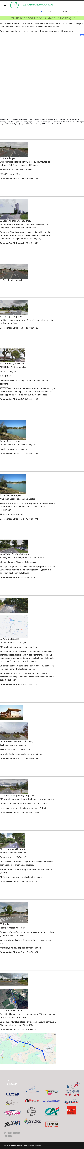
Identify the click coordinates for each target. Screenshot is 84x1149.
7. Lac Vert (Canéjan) (26, 122)
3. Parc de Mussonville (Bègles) (37, 120)
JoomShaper (37, 1145)
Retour (82, 35)
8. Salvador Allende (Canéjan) (42, 122)
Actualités (49, 12)
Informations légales (12, 1134)
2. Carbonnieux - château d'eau (18, 120)
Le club (65, 12)
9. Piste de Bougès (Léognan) (60, 122)
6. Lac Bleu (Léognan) (13, 122)
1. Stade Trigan (4, 120)
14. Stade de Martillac (56, 124)
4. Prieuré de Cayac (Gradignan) (57, 120)
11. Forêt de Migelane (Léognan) (15, 124)
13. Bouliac (45, 124)
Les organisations (75, 12)
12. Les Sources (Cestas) (33, 124)
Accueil (43, 12)
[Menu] (5, 5)
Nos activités (57, 12)
